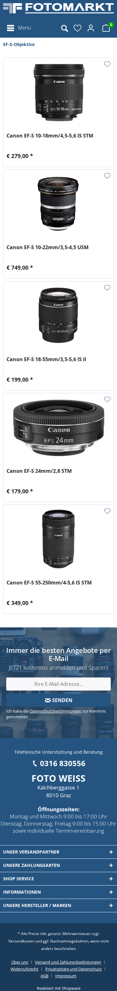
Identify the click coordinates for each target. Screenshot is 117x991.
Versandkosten (21, 941)
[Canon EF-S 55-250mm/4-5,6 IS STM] (58, 539)
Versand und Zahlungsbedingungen (68, 962)
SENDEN (61, 700)
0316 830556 (62, 763)
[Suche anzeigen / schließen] (64, 28)
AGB (44, 976)
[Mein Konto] (91, 28)
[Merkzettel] (78, 28)
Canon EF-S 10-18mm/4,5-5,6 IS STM (50, 136)
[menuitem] (18, 28)
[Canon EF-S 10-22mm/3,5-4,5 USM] (58, 204)
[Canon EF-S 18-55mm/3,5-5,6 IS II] (58, 316)
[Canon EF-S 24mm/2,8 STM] (58, 427)
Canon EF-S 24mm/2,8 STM (39, 471)
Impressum (65, 976)
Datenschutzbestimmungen (55, 711)
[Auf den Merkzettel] (107, 64)
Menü (24, 27)
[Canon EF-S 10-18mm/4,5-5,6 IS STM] (58, 92)
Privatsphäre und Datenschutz (73, 969)
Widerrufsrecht (24, 969)
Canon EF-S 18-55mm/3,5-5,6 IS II (46, 359)
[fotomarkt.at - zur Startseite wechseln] (58, 11)
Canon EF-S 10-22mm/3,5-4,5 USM (48, 247)
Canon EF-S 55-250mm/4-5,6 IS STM (49, 582)
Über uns (19, 962)
